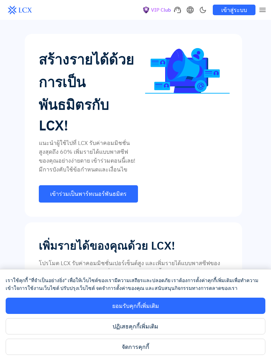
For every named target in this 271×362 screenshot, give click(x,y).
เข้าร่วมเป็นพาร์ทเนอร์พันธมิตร (88, 193)
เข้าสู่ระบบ (234, 9)
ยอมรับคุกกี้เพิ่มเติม (135, 305)
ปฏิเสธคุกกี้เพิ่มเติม (135, 326)
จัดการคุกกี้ (135, 346)
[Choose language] (190, 10)
